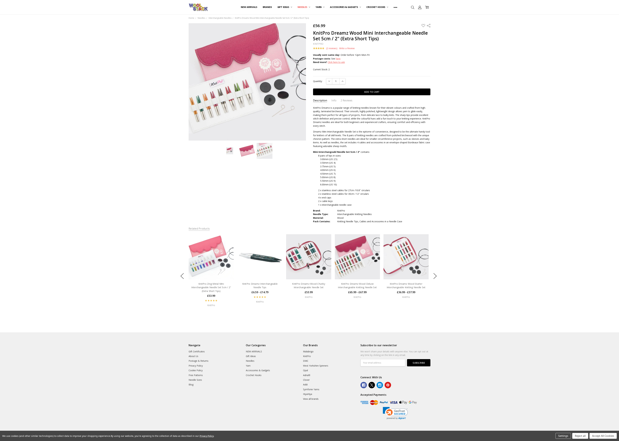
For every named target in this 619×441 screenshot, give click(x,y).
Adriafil (306, 375)
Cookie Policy (196, 370)
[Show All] (395, 7)
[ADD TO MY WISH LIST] (228, 245)
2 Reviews (346, 100)
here (338, 58)
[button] (395, 413)
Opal (305, 370)
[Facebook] (363, 385)
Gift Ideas (283, 7)
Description (320, 100)
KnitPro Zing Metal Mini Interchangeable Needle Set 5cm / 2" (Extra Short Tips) (211, 287)
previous (182, 276)
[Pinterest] (388, 385)
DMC (305, 360)
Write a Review (347, 48)
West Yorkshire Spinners (315, 365)
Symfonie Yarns (311, 389)
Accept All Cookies (603, 436)
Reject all (580, 436)
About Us (193, 356)
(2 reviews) (331, 48)
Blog (191, 384)
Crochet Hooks (376, 7)
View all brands (311, 398)
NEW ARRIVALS (249, 7)
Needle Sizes (195, 379)
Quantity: (317, 81)
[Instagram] (380, 385)
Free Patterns (196, 375)
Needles (303, 7)
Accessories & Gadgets (344, 7)
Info (333, 100)
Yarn (319, 7)
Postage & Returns (198, 360)
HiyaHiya (307, 394)
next (435, 276)
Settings (563, 436)
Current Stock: (321, 69)
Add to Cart (211, 272)
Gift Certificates (197, 351)
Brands (267, 7)
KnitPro (307, 356)
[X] (371, 385)
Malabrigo (308, 351)
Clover (306, 379)
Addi (305, 384)
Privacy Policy (196, 365)
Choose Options (260, 272)
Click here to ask (336, 62)
